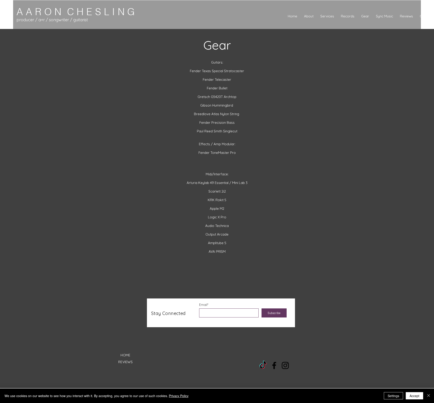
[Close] (428, 395)
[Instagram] (285, 365)
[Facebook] (274, 365)
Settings (393, 395)
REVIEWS (125, 362)
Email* (203, 304)
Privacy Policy (179, 395)
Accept (414, 395)
